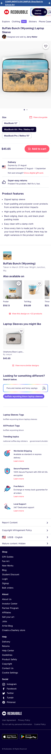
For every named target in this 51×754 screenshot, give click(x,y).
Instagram (12, 684)
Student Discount (10, 574)
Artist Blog (7, 625)
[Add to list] (46, 46)
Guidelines (7, 655)
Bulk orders (7, 587)
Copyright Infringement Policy (17, 530)
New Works (7, 565)
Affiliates (6, 612)
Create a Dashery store (13, 630)
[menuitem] (6, 21)
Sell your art (8, 617)
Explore (6, 21)
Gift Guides (7, 556)
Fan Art (5, 561)
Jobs (4, 621)
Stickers (33, 21)
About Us (6, 599)
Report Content (10, 522)
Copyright (7, 663)
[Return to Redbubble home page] (16, 12)
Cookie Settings (10, 672)
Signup (5, 583)
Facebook (12, 688)
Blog (4, 570)
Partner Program (10, 608)
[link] (23, 396)
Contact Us (7, 668)
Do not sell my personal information (17, 724)
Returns (6, 646)
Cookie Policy (40, 724)
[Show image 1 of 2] (24, 109)
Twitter (10, 693)
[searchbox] (25, 388)
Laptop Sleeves (10, 414)
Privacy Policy (24, 720)
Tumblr (10, 697)
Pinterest (11, 702)
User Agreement (9, 720)
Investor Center (9, 603)
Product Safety (9, 659)
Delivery (6, 641)
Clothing (19, 21)
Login (5, 579)
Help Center (8, 650)
